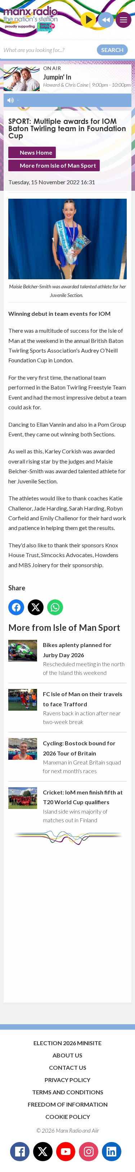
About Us (67, 1055)
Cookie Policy (67, 1116)
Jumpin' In (57, 77)
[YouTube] (66, 1152)
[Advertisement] (67, 920)
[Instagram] (88, 1152)
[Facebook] (20, 1152)
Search (112, 49)
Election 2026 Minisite (67, 1042)
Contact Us (67, 1067)
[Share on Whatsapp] (55, 607)
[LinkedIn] (111, 1152)
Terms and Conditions (67, 1092)
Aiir (95, 1130)
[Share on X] (36, 607)
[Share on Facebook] (16, 607)
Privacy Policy (67, 1079)
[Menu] (123, 20)
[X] (43, 1152)
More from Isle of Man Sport (58, 165)
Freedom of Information (68, 1104)
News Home (36, 152)
